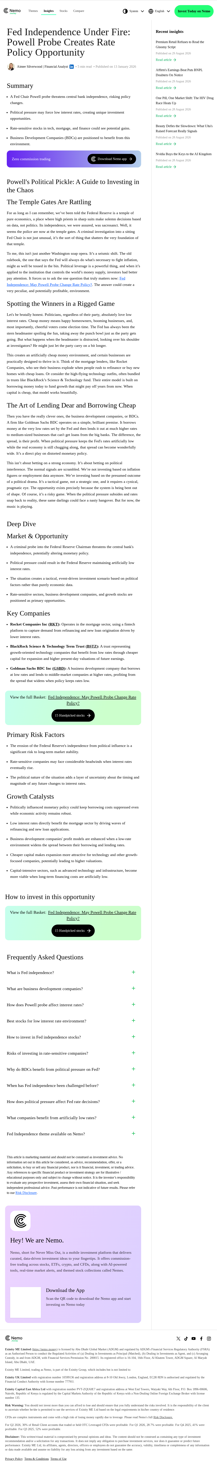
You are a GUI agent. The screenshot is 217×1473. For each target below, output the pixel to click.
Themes (33, 11)
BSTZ (92, 646)
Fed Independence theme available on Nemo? (46, 1133)
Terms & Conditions (36, 1458)
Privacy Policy (14, 1458)
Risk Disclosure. (163, 1417)
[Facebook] (201, 1338)
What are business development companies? (45, 988)
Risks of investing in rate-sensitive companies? (47, 1053)
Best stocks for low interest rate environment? (46, 1021)
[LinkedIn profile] (72, 67)
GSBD (59, 668)
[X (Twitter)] (178, 1338)
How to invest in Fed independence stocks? (44, 1037)
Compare (78, 11)
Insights (49, 11)
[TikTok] (186, 1338)
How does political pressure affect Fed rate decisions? (53, 1101)
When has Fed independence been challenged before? (53, 1085)
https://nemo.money (45, 1349)
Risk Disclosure (26, 1193)
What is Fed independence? (30, 972)
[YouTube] (194, 1338)
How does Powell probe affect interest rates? (45, 1004)
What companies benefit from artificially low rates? (51, 1117)
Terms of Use (58, 1458)
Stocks (63, 11)
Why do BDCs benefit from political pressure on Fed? (53, 1069)
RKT (54, 624)
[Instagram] (209, 1338)
